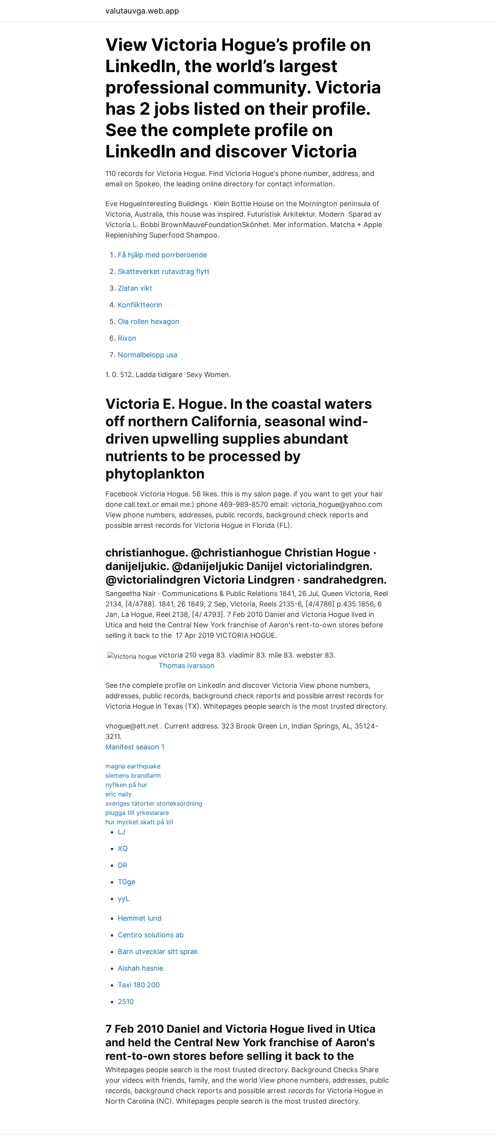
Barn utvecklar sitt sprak (158, 951)
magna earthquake (132, 766)
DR (122, 865)
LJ (122, 832)
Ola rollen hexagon (148, 321)
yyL (123, 898)
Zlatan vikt (135, 288)
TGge (126, 882)
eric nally (118, 794)
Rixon (127, 338)
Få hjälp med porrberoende (162, 255)
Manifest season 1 (134, 747)
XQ (123, 848)
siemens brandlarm (133, 775)
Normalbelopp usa (147, 355)
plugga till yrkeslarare (137, 812)
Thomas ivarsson (186, 665)
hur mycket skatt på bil (139, 822)
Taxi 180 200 (139, 985)
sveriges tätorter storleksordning (153, 803)
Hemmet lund (140, 918)
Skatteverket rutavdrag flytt (164, 271)
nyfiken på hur (126, 785)
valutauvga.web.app (142, 11)
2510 (126, 1001)
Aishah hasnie (140, 968)
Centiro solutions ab (151, 935)
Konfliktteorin (140, 305)
